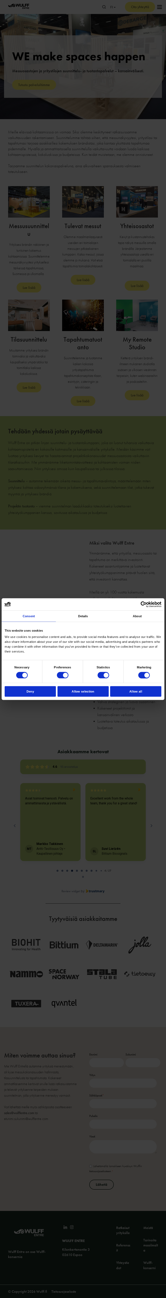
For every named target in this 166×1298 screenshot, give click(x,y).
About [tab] (137, 616)
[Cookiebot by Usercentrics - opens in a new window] (143, 604)
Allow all (135, 691)
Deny (30, 691)
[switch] (62, 675)
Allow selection (83, 691)
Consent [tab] (29, 616)
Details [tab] (83, 616)
